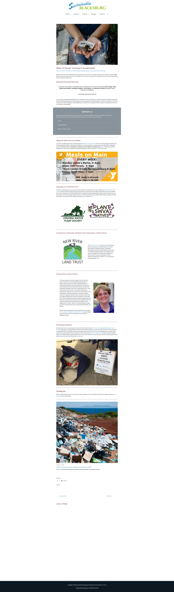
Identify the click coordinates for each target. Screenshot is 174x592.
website (98, 148)
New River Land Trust (95, 245)
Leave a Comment (60, 70)
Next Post (110, 496)
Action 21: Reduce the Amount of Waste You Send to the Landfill (73, 467)
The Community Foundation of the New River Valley (72, 312)
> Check (59, 120)
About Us (68, 14)
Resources (76, 14)
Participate (93, 14)
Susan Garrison (93, 70)
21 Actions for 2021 (70, 70)
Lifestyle (87, 70)
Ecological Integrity (80, 70)
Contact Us (102, 14)
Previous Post (62, 496)
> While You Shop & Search (64, 129)
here (91, 196)
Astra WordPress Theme (100, 585)
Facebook (58, 396)
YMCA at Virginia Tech (89, 143)
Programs (84, 14)
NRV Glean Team (96, 328)
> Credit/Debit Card (62, 125)
